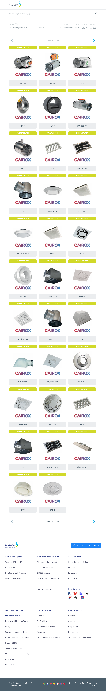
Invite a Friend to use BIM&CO (48, 637)
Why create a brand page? (47, 562)
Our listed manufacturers (46, 583)
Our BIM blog (42, 621)
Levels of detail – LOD (13, 567)
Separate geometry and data (16, 632)
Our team (71, 621)
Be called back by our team (88, 545)
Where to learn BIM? (13, 578)
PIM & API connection (45, 589)
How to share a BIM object (15, 572)
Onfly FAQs (72, 578)
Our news (40, 615)
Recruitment (73, 632)
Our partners (73, 626)
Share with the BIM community (17, 653)
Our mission (73, 615)
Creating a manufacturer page (48, 578)
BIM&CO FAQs (10, 664)
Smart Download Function (15, 648)
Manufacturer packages (46, 567)
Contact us (41, 632)
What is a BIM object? (13, 562)
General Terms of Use (77, 683)
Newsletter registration (46, 626)
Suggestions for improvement (79, 637)
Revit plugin (9, 659)
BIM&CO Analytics (44, 572)
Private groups (74, 572)
